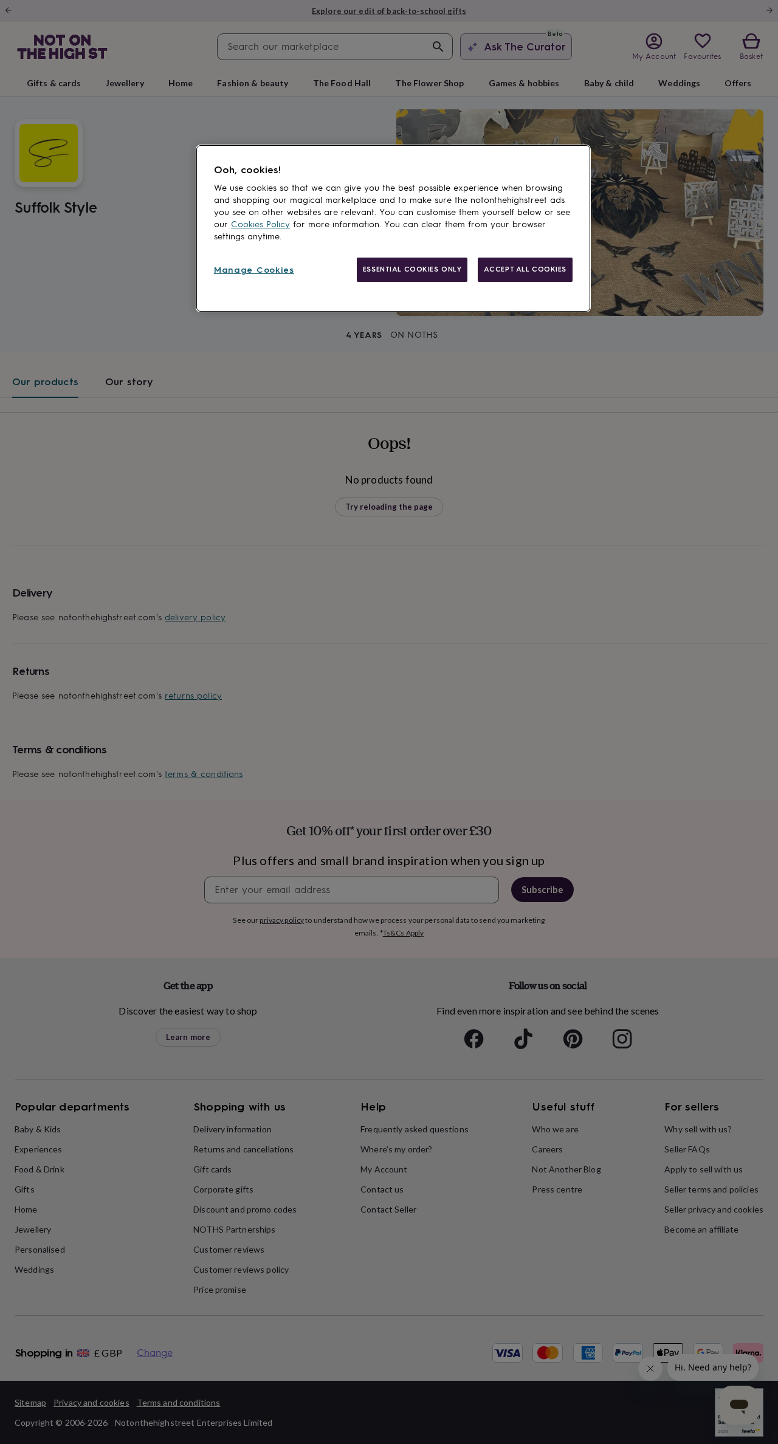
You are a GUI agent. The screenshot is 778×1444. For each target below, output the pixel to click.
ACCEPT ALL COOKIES (525, 269)
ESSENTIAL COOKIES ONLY (412, 269)
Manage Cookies (254, 270)
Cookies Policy (260, 224)
